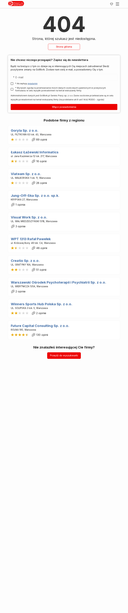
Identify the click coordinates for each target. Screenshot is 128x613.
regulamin (33, 83)
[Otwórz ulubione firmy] (111, 4)
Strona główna (64, 46)
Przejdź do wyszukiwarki (64, 355)
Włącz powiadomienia (64, 106)
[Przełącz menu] (117, 4)
